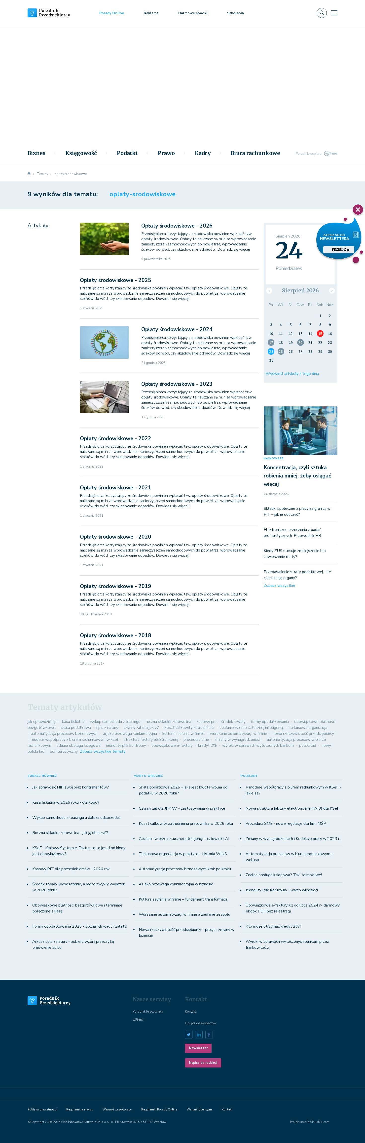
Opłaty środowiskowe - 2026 (177, 225)
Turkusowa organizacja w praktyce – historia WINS (183, 854)
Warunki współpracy (117, 1109)
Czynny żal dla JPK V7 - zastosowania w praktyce (182, 808)
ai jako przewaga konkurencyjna (130, 733)
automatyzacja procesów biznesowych (64, 733)
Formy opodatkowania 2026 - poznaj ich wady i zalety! (79, 926)
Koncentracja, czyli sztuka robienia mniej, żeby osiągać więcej (297, 476)
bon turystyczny (64, 751)
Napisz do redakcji (203, 1063)
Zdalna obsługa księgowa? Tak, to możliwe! (284, 875)
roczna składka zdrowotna (168, 721)
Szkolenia (235, 13)
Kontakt (190, 1011)
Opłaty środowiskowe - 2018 (115, 635)
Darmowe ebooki (192, 13)
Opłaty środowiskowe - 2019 (115, 586)
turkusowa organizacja (308, 727)
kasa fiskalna (73, 721)
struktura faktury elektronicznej (151, 739)
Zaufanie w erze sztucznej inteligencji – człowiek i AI (184, 838)
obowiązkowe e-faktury (172, 745)
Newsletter (198, 1048)
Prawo (166, 153)
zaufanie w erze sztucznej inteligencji (252, 727)
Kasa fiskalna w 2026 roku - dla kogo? (65, 802)
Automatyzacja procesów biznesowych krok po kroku (185, 869)
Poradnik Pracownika (148, 1011)
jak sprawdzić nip (42, 721)
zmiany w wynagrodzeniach (238, 739)
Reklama (151, 13)
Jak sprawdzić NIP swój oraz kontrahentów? (70, 787)
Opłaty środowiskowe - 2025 (115, 280)
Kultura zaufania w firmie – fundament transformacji (183, 899)
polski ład (307, 745)
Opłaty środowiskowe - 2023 (177, 384)
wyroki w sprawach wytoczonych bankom (258, 745)
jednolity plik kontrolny (126, 745)
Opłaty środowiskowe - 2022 (115, 438)
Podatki (127, 153)
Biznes (36, 153)
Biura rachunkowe (255, 153)
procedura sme (196, 739)
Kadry (203, 153)
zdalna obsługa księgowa (79, 745)
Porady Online (111, 13)
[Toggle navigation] (334, 12)
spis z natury (107, 727)
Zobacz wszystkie (279, 585)
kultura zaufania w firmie (183, 733)
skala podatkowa (76, 727)
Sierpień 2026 (300, 290)
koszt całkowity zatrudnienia (189, 727)
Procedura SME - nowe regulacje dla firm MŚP (286, 823)
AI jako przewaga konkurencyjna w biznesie (176, 884)
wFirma (138, 1020)
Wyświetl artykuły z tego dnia (292, 373)
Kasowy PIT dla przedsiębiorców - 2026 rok (71, 869)
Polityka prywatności (42, 1109)
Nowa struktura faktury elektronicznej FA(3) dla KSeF (292, 808)
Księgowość (81, 153)
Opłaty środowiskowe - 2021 (115, 487)
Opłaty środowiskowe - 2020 (115, 536)
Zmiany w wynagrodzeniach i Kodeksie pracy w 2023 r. (293, 838)
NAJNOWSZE (274, 458)
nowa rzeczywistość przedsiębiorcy (303, 733)
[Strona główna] (29, 174)
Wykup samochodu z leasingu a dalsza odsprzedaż (76, 817)
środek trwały (233, 721)
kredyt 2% (207, 745)
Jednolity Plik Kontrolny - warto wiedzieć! (282, 890)
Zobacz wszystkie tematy (102, 751)
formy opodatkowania (270, 721)
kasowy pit (206, 721)
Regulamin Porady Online (159, 1109)
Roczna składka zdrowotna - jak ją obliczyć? (70, 832)
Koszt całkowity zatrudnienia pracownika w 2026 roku (186, 823)
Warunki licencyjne (199, 1109)
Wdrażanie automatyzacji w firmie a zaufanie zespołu (184, 914)
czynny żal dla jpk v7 (141, 727)
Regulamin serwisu (79, 1109)
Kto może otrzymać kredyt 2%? (273, 926)
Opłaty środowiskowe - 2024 (177, 329)
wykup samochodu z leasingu (115, 721)
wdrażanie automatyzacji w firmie (238, 733)
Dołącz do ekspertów (201, 1023)
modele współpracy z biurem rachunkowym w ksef (74, 739)
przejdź (338, 249)
